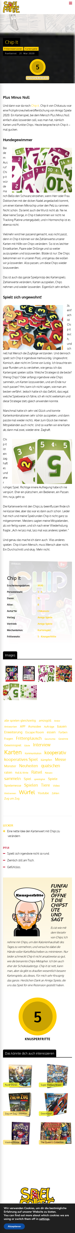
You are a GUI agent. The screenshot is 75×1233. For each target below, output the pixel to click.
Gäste (27, 745)
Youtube (43, 793)
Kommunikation (33, 753)
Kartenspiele (31, 48)
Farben (63, 732)
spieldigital (39, 779)
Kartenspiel (44, 630)
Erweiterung (13, 732)
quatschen (50, 765)
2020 (40, 585)
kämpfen (46, 759)
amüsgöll (45, 720)
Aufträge (49, 726)
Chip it (35, 105)
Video (56, 785)
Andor (57, 720)
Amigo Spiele (45, 617)
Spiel (27, 779)
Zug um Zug (11, 798)
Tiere (45, 785)
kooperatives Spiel (21, 759)
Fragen (8, 738)
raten (8, 772)
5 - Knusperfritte (47, 636)
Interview (41, 744)
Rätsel (36, 772)
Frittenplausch (29, 738)
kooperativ (55, 752)
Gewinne (63, 738)
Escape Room (34, 732)
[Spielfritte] (11, 11)
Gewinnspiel (12, 745)
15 (39, 598)
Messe (60, 759)
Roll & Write (21, 772)
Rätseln (48, 772)
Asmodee (34, 726)
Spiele (52, 779)
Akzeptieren (14, 1226)
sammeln (12, 778)
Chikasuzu (43, 611)
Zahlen (55, 793)
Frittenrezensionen (13, 48)
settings (44, 1219)
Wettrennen (10, 793)
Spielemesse (12, 785)
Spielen (31, 785)
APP (22, 726)
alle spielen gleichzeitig (20, 720)
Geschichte (50, 739)
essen (51, 732)
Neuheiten (28, 765)
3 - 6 (40, 591)
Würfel (27, 792)
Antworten (10, 726)
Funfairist (11, 53)
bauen (62, 726)
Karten (13, 752)
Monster (10, 766)
